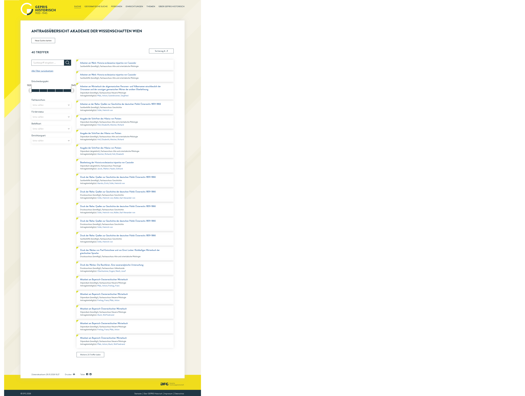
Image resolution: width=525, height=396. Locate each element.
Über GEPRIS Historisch (153, 393)
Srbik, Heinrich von (105, 110)
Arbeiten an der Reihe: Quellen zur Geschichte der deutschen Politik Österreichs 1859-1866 (120, 104)
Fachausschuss (38, 100)
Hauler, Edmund (116, 168)
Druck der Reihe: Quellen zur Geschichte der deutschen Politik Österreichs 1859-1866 (118, 177)
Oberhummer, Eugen (106, 271)
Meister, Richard (117, 124)
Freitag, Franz (113, 285)
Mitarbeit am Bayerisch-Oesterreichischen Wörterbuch (104, 279)
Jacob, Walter (103, 168)
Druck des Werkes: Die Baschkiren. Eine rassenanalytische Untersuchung (111, 264)
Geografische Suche (96, 6)
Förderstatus (37, 112)
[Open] (69, 105)
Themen (150, 6)
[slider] (30, 90)
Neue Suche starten (43, 40)
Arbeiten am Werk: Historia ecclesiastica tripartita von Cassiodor (108, 62)
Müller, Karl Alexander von (124, 197)
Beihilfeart (36, 123)
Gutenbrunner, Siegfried (118, 95)
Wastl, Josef (121, 271)
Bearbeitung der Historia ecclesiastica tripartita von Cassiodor (107, 162)
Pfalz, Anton (102, 95)
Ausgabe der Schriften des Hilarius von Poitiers (100, 118)
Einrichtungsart (38, 135)
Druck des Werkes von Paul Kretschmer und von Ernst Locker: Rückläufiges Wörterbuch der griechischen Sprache (120, 252)
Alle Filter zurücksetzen (42, 71)
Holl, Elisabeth (103, 124)
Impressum (168, 393)
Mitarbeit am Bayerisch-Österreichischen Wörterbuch (103, 308)
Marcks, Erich (102, 183)
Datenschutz (179, 393)
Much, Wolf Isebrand (105, 315)
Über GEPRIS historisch (172, 6)
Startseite (138, 393)
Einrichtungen (134, 6)
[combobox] (51, 105)
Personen (116, 6)
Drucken (68, 374)
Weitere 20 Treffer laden (90, 354)
